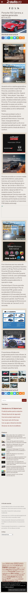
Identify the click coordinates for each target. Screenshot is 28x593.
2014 (4, 566)
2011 (12, 564)
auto (21, 566)
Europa (14, 570)
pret (16, 575)
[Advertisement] (14, 489)
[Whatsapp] (11, 38)
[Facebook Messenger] (14, 38)
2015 (7, 565)
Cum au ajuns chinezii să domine (11, 423)
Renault (4, 577)
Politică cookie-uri (9, 587)
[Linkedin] (8, 38)
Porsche (12, 575)
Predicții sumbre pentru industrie (12, 411)
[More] (23, 38)
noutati (23, 573)
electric (9, 569)
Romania (19, 577)
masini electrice (6, 573)
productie (20, 575)
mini (20, 573)
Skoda (4, 579)
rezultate (11, 576)
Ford (7, 571)
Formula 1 (12, 571)
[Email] (17, 38)
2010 (7, 564)
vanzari (20, 579)
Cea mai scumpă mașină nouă (11, 417)
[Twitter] (6, 38)
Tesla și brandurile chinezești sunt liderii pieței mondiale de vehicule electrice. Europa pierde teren (12, 521)
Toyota (16, 579)
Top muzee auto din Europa (10, 420)
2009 (3, 564)
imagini (22, 571)
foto (18, 571)
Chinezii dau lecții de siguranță (11, 414)
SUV (9, 578)
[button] (5, 373)
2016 (11, 565)
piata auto (8, 575)
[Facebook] (3, 38)
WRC (19, 581)
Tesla (12, 579)
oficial (4, 575)
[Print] (20, 38)
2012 (16, 563)
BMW (5, 567)
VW (16, 581)
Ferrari (3, 571)
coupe (18, 568)
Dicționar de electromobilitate (11, 426)
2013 (21, 563)
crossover (22, 567)
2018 (13, 565)
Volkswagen (8, 581)
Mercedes (15, 573)
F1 (18, 569)
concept (12, 567)
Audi (17, 565)
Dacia (3, 570)
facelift (22, 570)
